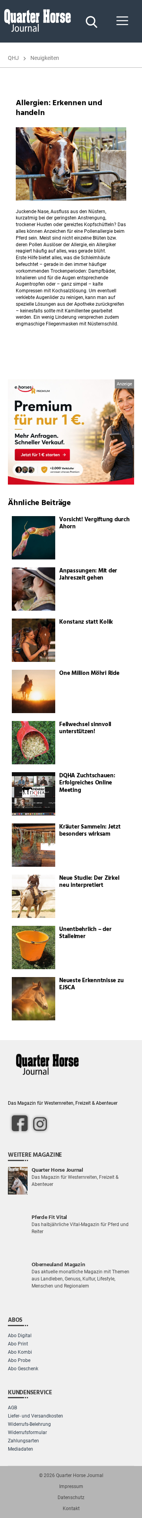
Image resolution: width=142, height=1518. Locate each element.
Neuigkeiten (44, 58)
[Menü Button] (122, 21)
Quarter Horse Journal (79, 1475)
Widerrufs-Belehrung (29, 1424)
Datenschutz (71, 1497)
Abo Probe (19, 1360)
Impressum (71, 1486)
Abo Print (18, 1344)
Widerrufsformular (27, 1432)
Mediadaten (20, 1449)
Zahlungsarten (23, 1441)
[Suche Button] (91, 21)
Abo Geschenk (23, 1368)
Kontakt (71, 1508)
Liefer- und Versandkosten (35, 1416)
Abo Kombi (20, 1352)
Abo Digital (20, 1335)
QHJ (13, 58)
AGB (12, 1407)
